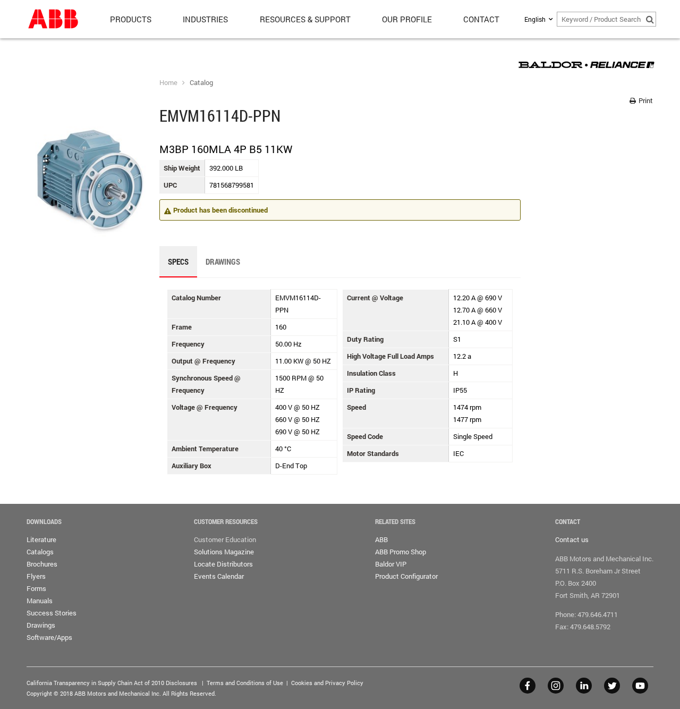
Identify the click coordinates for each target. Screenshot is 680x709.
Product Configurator (406, 576)
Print (645, 100)
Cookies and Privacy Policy (327, 683)
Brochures (42, 564)
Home (168, 82)
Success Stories (51, 613)
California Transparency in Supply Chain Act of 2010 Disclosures (112, 683)
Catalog (201, 82)
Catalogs (40, 551)
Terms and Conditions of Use (245, 683)
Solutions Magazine (224, 551)
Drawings (41, 625)
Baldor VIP (390, 564)
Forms (36, 588)
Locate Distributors (223, 564)
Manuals (40, 600)
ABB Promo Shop (400, 551)
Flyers (36, 576)
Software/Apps (49, 637)
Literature (41, 539)
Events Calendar (219, 576)
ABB (381, 539)
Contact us (572, 539)
